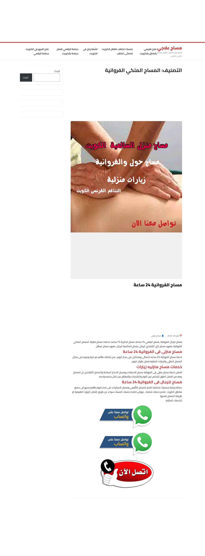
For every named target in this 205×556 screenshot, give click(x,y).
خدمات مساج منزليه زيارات (159, 366)
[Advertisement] (115, 21)
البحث (57, 71)
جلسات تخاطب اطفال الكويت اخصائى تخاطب (117, 51)
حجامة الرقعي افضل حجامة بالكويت (67, 51)
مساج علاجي (169, 48)
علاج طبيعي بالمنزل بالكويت (148, 51)
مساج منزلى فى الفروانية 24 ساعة (152, 351)
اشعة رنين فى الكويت (90, 51)
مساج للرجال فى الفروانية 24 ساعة (152, 382)
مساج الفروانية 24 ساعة (158, 285)
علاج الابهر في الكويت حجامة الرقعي (37, 51)
